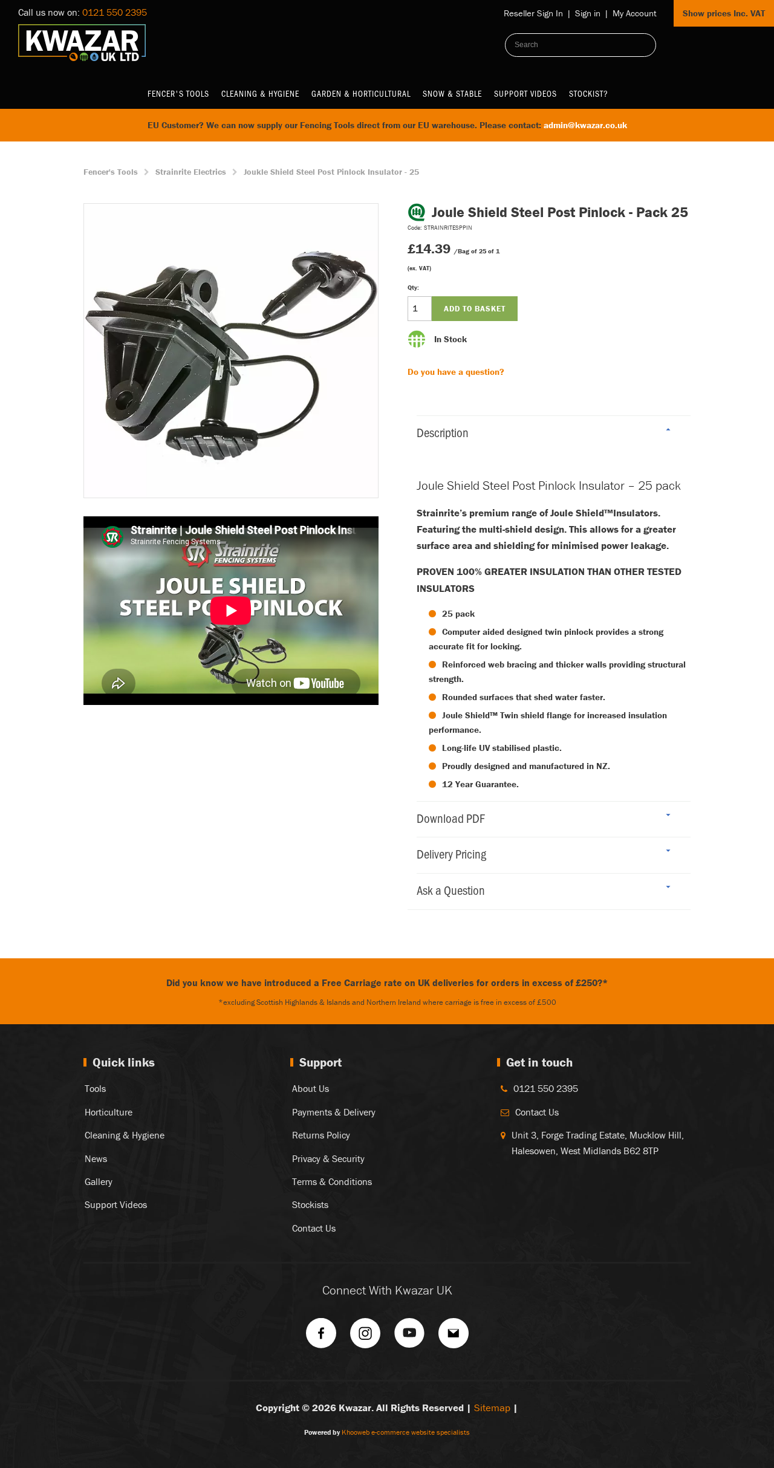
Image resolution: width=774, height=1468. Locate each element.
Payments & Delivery (334, 1112)
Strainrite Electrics (190, 171)
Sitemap (492, 1407)
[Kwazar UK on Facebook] (321, 1337)
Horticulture (108, 1112)
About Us (310, 1088)
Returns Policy (321, 1135)
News (96, 1158)
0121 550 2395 (114, 12)
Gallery (98, 1181)
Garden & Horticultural (361, 93)
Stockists (310, 1204)
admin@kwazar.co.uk (585, 125)
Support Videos (525, 93)
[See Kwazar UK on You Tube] (409, 1337)
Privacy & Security (328, 1158)
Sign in (587, 13)
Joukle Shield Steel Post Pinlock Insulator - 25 (331, 171)
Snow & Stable (452, 93)
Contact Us (314, 1228)
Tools (95, 1088)
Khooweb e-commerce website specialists (406, 1432)
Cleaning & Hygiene (260, 93)
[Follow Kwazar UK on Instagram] (365, 1337)
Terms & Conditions (332, 1181)
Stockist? (588, 93)
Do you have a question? (456, 371)
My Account (635, 13)
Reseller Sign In (533, 13)
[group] (231, 350)
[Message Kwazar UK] (453, 1337)
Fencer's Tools (178, 93)
